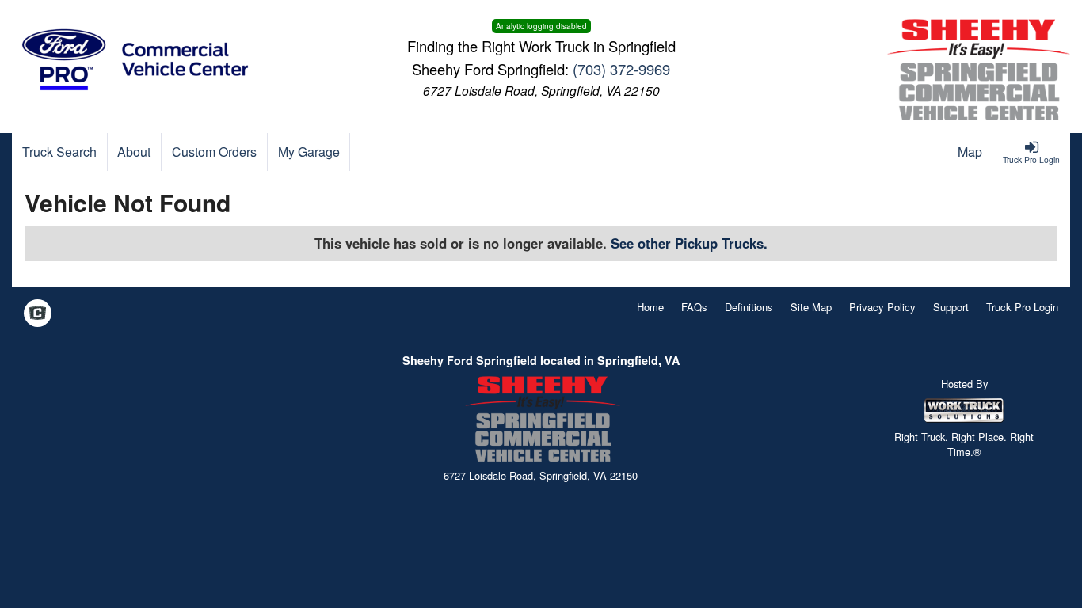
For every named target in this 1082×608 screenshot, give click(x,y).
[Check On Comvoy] (37, 314)
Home (650, 306)
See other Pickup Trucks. (689, 243)
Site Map (811, 306)
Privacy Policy (882, 306)
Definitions (749, 306)
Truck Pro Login (1022, 306)
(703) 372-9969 (621, 69)
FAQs (694, 306)
